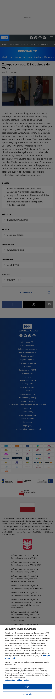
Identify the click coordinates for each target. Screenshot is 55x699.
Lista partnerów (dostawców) (17, 680)
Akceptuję (27, 687)
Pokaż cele (27, 694)
